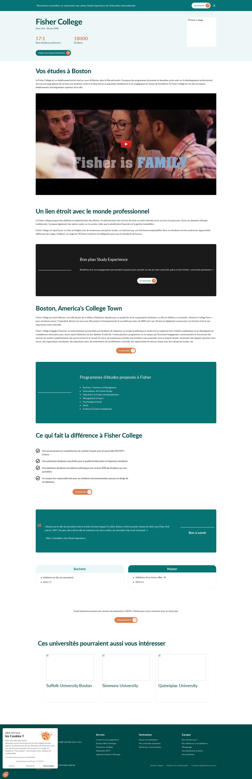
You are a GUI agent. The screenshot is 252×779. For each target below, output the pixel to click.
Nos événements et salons (192, 750)
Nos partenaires (188, 754)
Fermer (12, 766)
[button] (5, 774)
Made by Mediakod (43, 769)
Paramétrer (30, 766)
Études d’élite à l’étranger (106, 743)
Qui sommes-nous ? (190, 739)
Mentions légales (156, 765)
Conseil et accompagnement (107, 739)
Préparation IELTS (103, 750)
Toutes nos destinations (148, 739)
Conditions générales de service (203, 765)
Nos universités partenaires (150, 743)
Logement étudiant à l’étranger (108, 754)
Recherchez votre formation (150, 747)
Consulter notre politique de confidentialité (20, 757)
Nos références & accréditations (195, 743)
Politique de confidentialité (177, 765)
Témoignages (187, 747)
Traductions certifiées (104, 747)
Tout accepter (48, 766)
